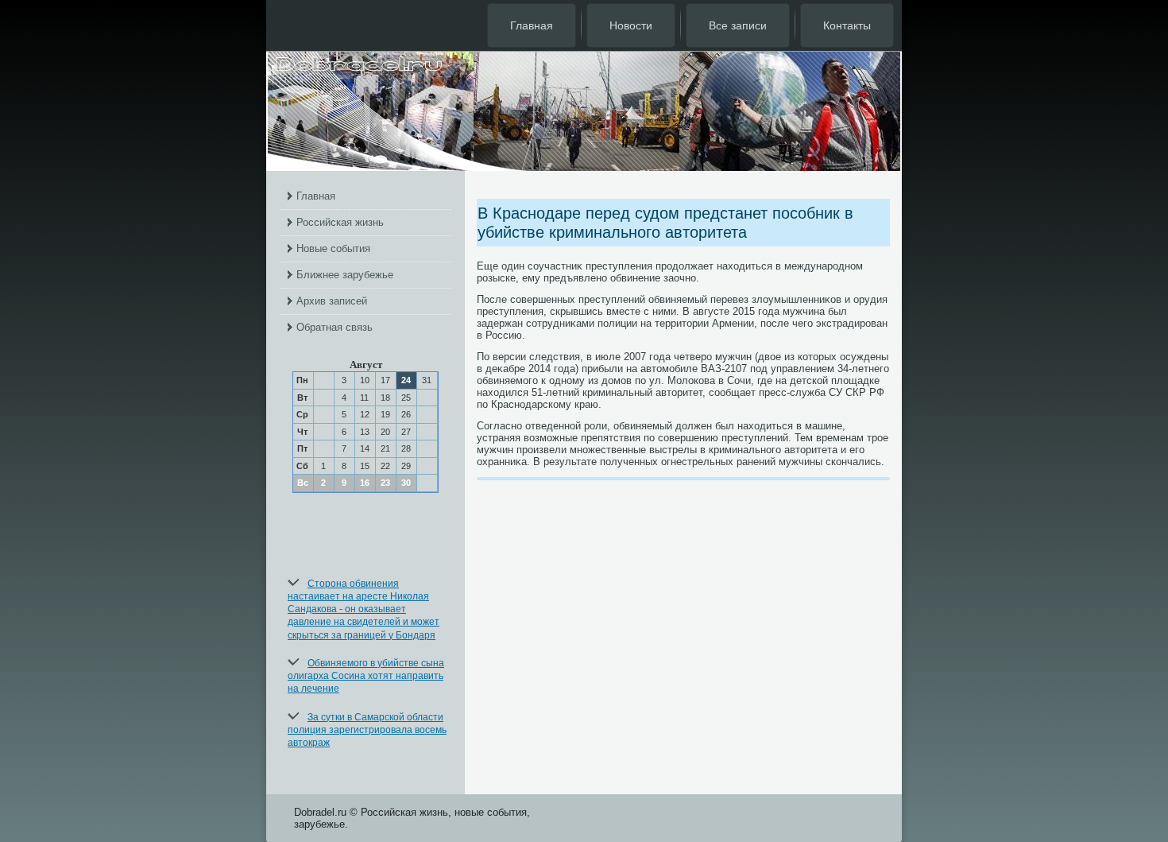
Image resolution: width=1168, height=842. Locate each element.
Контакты (847, 25)
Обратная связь (334, 327)
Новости (630, 25)
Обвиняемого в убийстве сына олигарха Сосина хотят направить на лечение (366, 676)
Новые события (333, 248)
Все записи (738, 25)
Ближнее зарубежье (344, 275)
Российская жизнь (340, 222)
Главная (531, 25)
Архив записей (331, 301)
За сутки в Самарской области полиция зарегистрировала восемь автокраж (367, 730)
